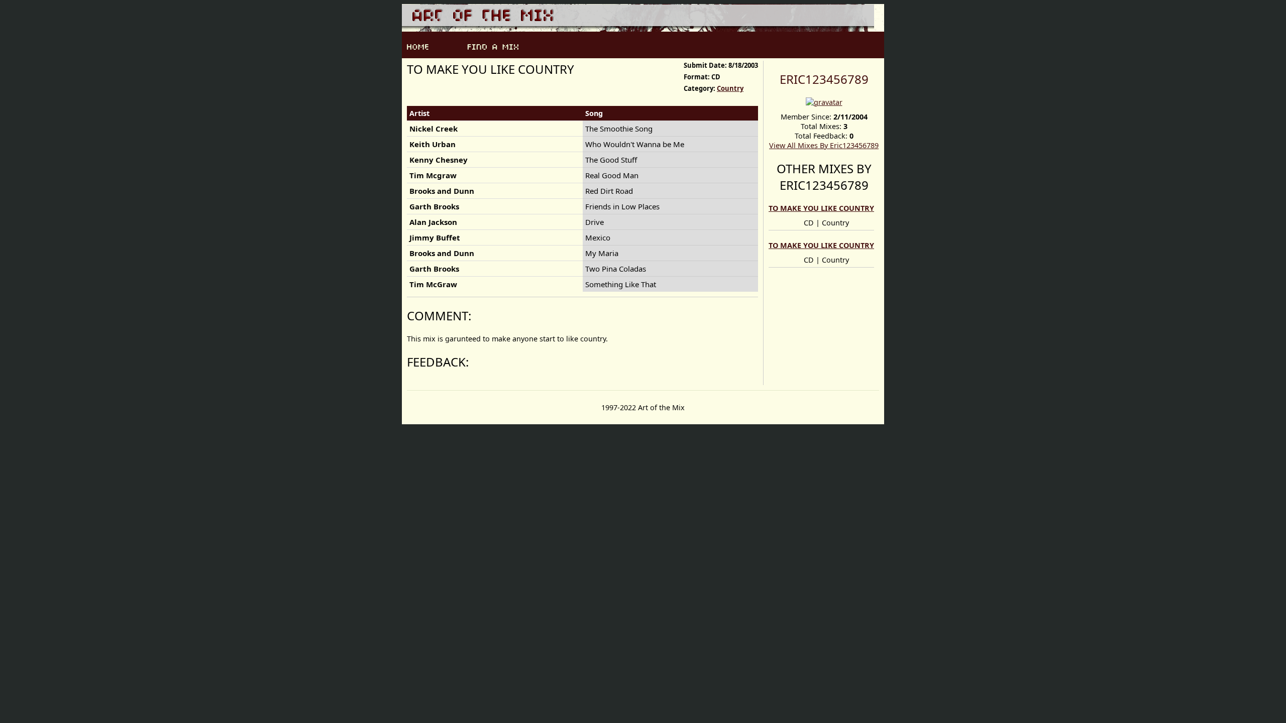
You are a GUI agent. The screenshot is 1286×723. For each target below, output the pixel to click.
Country (730, 88)
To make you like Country (821, 208)
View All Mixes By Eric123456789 (824, 145)
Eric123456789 (824, 79)
